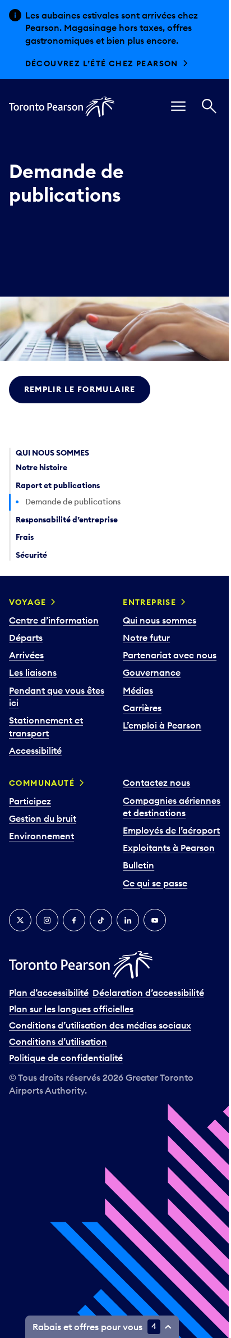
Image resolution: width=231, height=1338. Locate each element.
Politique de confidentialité (66, 1057)
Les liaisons (33, 672)
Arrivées (26, 655)
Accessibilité (35, 750)
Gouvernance (152, 672)
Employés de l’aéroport (171, 830)
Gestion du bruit (42, 818)
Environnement (41, 835)
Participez (30, 801)
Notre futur (146, 637)
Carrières (142, 707)
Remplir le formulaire (80, 389)
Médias (138, 690)
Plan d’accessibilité (49, 992)
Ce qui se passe (155, 883)
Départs (26, 637)
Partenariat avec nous (169, 655)
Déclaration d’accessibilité (148, 992)
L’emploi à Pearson (162, 725)
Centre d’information (54, 620)
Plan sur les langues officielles (71, 1008)
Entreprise (149, 602)
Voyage (27, 602)
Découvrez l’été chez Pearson (101, 63)
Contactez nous (156, 782)
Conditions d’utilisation (58, 1041)
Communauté (42, 783)
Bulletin (138, 865)
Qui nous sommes (159, 620)
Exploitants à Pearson (169, 847)
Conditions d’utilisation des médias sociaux (100, 1025)
